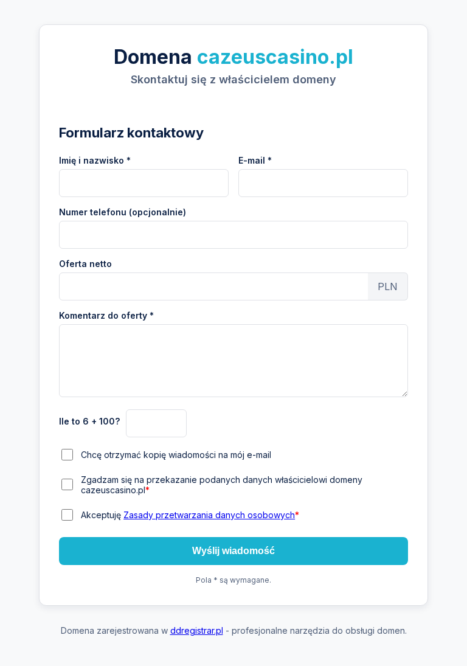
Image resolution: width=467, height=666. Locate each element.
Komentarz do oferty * (106, 315)
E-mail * (255, 160)
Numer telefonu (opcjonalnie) (122, 212)
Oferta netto (85, 263)
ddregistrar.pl (196, 630)
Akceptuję (190, 515)
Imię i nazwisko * (95, 160)
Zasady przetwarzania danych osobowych (209, 515)
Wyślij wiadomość (233, 551)
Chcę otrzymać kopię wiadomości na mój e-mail (176, 454)
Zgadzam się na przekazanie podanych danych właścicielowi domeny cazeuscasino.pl (221, 484)
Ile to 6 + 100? (89, 421)
